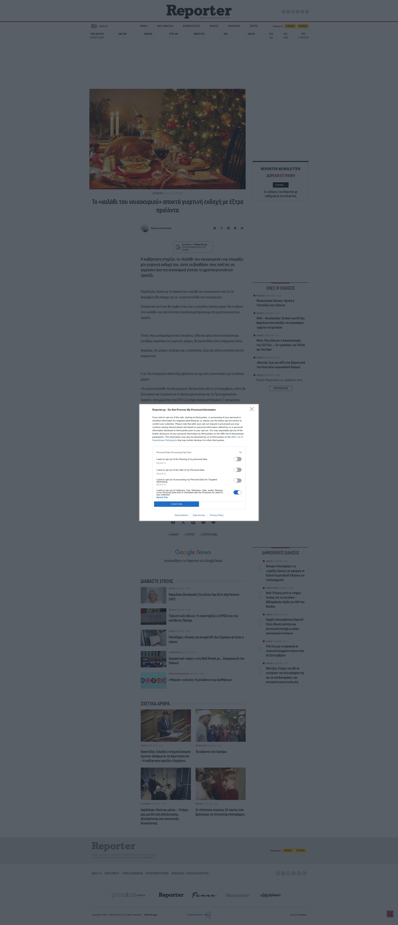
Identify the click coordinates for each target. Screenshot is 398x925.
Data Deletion (181, 515)
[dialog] (199, 462)
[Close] (253, 410)
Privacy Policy (216, 515)
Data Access (199, 515)
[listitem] (199, 452)
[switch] (238, 459)
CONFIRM (176, 504)
